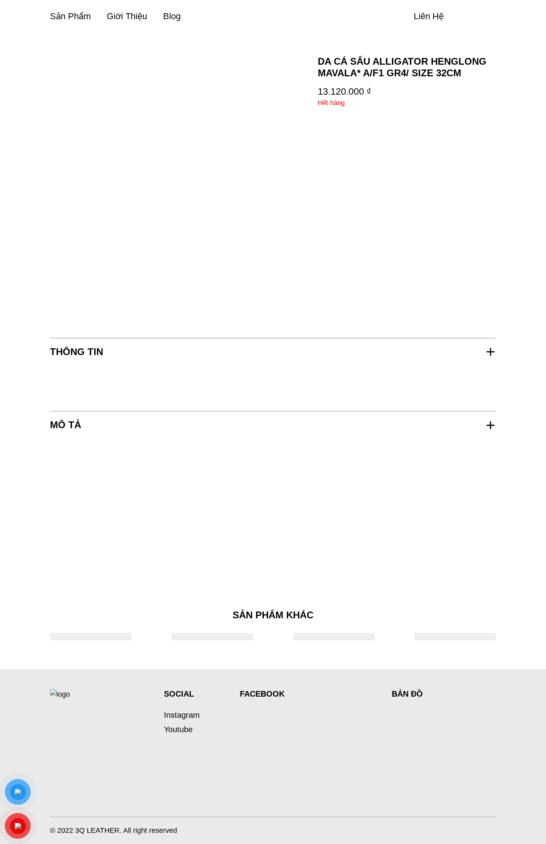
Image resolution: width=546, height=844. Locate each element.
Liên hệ (429, 16)
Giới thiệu (127, 16)
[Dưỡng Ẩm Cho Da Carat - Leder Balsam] (212, 636)
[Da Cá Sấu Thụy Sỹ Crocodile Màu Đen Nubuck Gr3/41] (91, 636)
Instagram (182, 715)
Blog (172, 16)
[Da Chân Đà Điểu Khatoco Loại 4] (455, 636)
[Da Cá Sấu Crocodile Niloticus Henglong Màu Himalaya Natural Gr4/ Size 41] (334, 636)
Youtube (178, 729)
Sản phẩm (70, 16)
